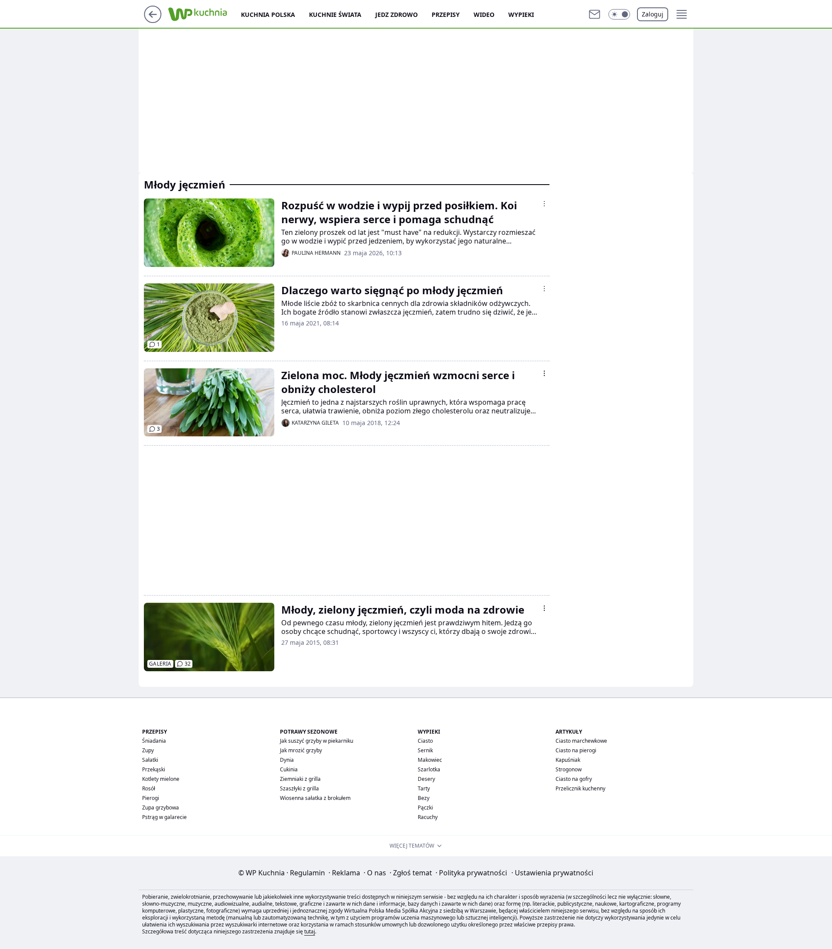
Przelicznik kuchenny (580, 788)
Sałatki (150, 760)
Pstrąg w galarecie (164, 817)
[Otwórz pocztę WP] (594, 14)
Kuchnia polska (268, 14)
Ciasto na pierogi (576, 750)
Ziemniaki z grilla (300, 779)
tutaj (309, 931)
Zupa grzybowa (160, 807)
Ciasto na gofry (574, 779)
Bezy (423, 798)
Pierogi (150, 798)
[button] (619, 14)
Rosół (148, 788)
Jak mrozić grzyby (301, 750)
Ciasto (425, 740)
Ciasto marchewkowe (581, 740)
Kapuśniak (568, 760)
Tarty (424, 788)
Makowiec (430, 760)
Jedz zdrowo (396, 14)
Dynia (287, 760)
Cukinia (289, 769)
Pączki (425, 807)
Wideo (484, 14)
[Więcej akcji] (544, 203)
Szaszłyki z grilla (299, 788)
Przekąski (153, 769)
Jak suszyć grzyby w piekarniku (316, 740)
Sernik (425, 750)
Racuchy (428, 817)
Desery (426, 779)
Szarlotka (429, 769)
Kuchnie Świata (335, 14)
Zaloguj (652, 14)
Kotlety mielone (160, 779)
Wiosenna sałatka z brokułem (315, 798)
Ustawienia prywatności (552, 873)
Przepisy (446, 14)
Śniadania (154, 740)
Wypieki (521, 14)
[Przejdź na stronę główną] (153, 20)
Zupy (148, 750)
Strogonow (569, 769)
